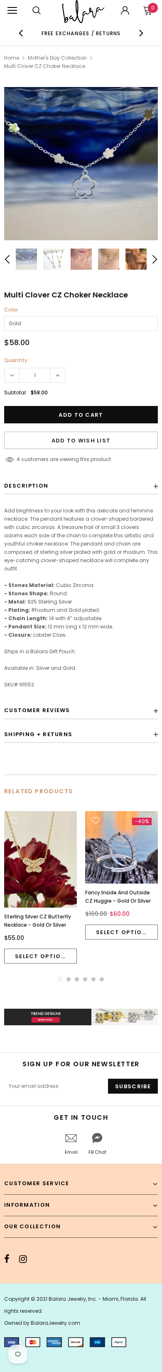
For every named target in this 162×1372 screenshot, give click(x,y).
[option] (81, 33)
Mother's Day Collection (57, 57)
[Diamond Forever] (81, 1017)
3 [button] (77, 979)
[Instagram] (23, 1258)
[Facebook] (7, 1258)
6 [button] (102, 979)
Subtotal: (15, 392)
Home (11, 57)
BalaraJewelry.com (55, 1322)
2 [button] (68, 979)
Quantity (15, 360)
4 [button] (85, 979)
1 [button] (60, 979)
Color (11, 309)
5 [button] (93, 979)
